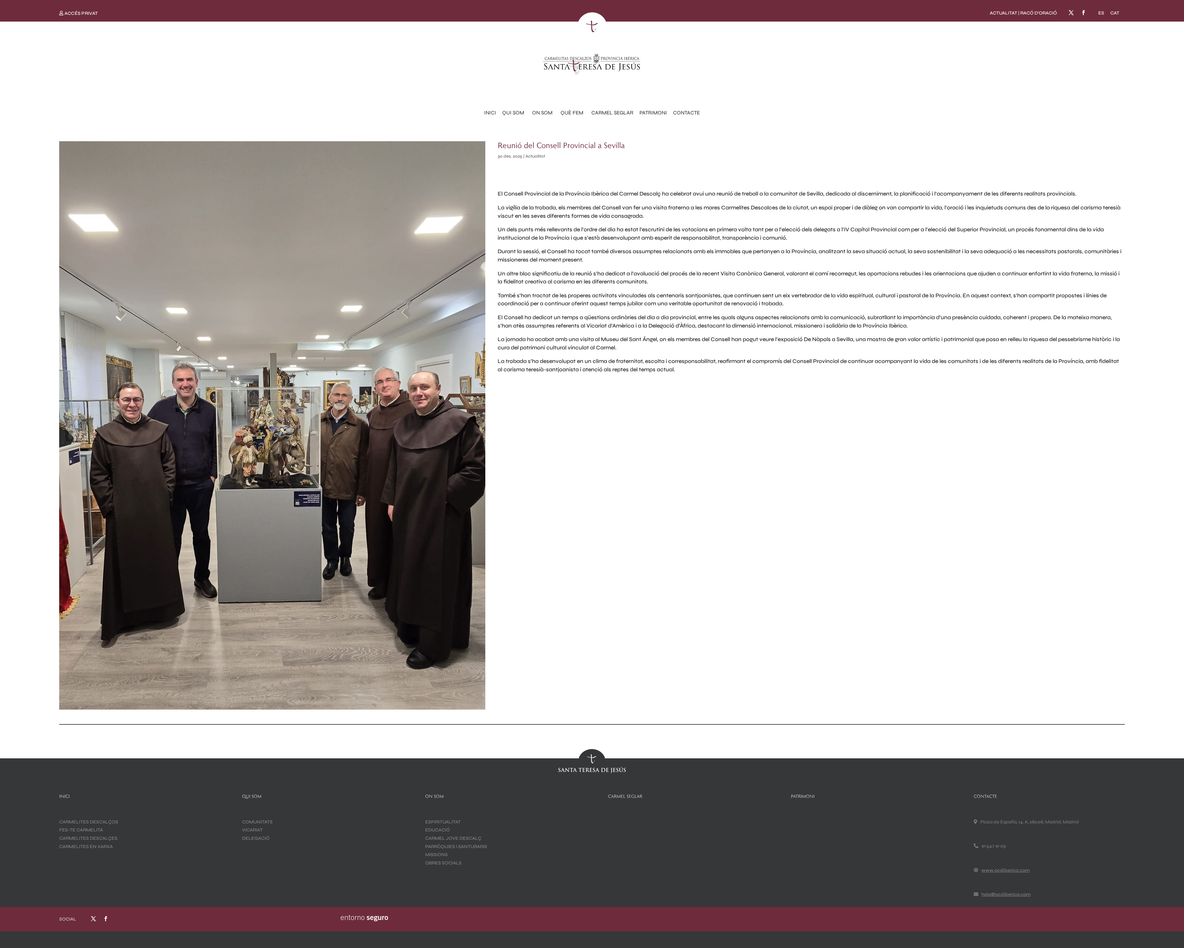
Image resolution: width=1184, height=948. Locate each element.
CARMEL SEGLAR (612, 112)
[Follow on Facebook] (1083, 13)
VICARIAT (252, 830)
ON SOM (542, 112)
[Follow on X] (1071, 13)
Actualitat (535, 156)
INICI (490, 112)
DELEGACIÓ (255, 838)
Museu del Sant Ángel (629, 339)
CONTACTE (686, 112)
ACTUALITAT (1003, 13)
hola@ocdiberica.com (1005, 894)
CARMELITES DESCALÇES (88, 838)
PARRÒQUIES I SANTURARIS (456, 846)
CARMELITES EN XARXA (86, 846)
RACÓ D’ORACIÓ (1038, 13)
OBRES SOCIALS (443, 863)
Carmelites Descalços (88, 822)
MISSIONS (436, 854)
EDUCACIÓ (437, 830)
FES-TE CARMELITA (81, 830)
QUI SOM (513, 112)
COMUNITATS (257, 822)
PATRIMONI (653, 112)
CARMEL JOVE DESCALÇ (453, 838)
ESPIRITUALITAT (443, 822)
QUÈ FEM (572, 112)
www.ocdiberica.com (1005, 870)
